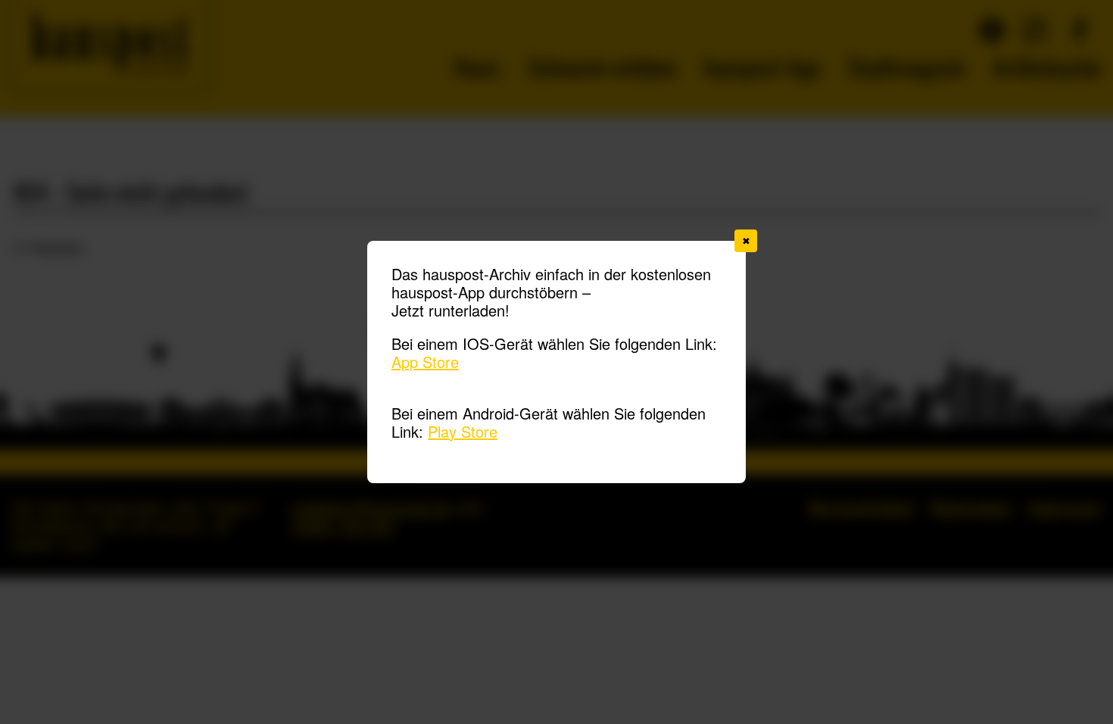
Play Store (462, 431)
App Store (425, 362)
